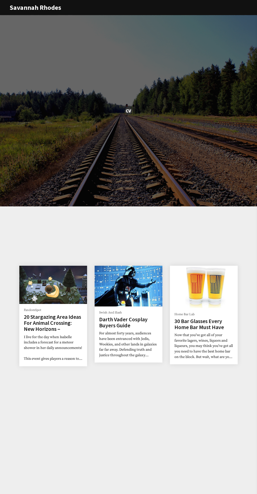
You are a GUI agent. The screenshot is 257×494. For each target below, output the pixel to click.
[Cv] (128, 111)
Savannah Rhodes (35, 7)
